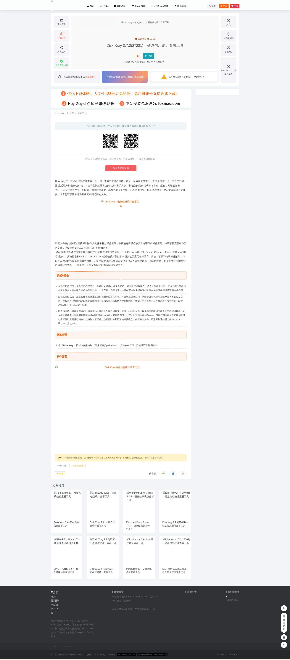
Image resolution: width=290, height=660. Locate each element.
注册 (235, 6)
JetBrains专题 (161, 6)
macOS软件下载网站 (60, 624)
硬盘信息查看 (78, 466)
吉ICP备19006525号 (126, 654)
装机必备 (121, 6)
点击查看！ (90, 77)
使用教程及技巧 (79, 628)
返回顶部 (233, 654)
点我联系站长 (232, 600)
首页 (91, 6)
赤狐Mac (66, 646)
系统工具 (82, 113)
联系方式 (181, 6)
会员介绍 (284, 624)
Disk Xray (62, 466)
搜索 (213, 6)
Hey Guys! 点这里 (91, 103)
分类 (105, 6)
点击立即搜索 (122, 168)
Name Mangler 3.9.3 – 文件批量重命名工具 (133, 609)
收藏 (149, 56)
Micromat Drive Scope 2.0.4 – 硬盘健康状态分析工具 (138, 525)
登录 (224, 6)
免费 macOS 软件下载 (69, 620)
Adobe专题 (139, 6)
